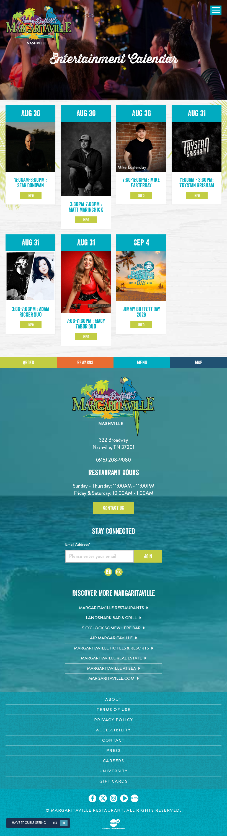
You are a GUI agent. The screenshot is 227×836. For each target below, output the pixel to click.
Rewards (85, 362)
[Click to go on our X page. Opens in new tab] (103, 798)
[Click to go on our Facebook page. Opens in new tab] (92, 798)
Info (30, 195)
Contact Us (113, 508)
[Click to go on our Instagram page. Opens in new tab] (113, 798)
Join (148, 556)
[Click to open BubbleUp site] (113, 824)
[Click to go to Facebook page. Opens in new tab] (108, 572)
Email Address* (77, 544)
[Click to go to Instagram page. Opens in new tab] (119, 572)
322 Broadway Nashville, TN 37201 (113, 443)
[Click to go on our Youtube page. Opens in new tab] (124, 798)
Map (198, 362)
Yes (55, 822)
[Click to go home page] (39, 29)
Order (28, 362)
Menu (142, 362)
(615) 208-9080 (113, 460)
